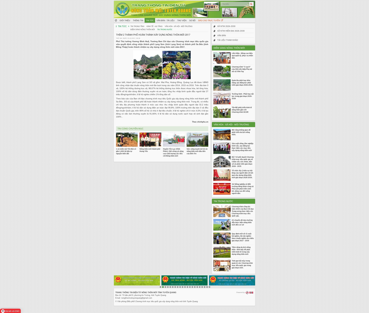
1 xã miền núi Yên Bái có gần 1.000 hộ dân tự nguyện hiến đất (126, 151)
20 (207, 287)
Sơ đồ (192, 20)
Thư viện (181, 20)
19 (204, 287)
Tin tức (150, 20)
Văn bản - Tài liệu (165, 20)
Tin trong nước (164, 30)
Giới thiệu (125, 20)
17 (199, 287)
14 (192, 287)
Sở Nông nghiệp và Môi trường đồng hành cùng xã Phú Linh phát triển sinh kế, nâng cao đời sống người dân (243, 188)
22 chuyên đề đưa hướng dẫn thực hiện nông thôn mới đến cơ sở (242, 222)
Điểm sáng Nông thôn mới (142, 30)
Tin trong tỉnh (137, 26)
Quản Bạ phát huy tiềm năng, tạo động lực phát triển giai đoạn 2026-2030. (242, 82)
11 (185, 287)
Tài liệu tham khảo (226, 40)
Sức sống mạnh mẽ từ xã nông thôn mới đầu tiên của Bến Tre (197, 151)
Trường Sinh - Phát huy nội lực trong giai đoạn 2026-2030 (243, 96)
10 (182, 287)
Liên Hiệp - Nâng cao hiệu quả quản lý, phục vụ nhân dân (242, 55)
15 (195, 287)
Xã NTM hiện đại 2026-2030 (230, 31)
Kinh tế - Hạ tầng (154, 26)
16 (197, 287)
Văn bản (220, 35)
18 (202, 287)
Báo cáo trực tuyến (209, 20)
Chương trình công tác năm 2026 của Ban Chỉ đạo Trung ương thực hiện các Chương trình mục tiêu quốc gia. (243, 211)
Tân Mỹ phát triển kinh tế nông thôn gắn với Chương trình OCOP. (242, 109)
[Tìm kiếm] (251, 4)
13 (190, 287)
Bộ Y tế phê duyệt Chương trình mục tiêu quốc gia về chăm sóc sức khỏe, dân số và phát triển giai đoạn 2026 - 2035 (243, 161)
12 (187, 287)
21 (209, 287)
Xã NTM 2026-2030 (225, 26)
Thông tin (138, 20)
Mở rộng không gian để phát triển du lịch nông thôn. (241, 132)
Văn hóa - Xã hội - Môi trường (178, 26)
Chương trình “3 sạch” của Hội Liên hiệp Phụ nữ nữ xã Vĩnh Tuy (242, 69)
